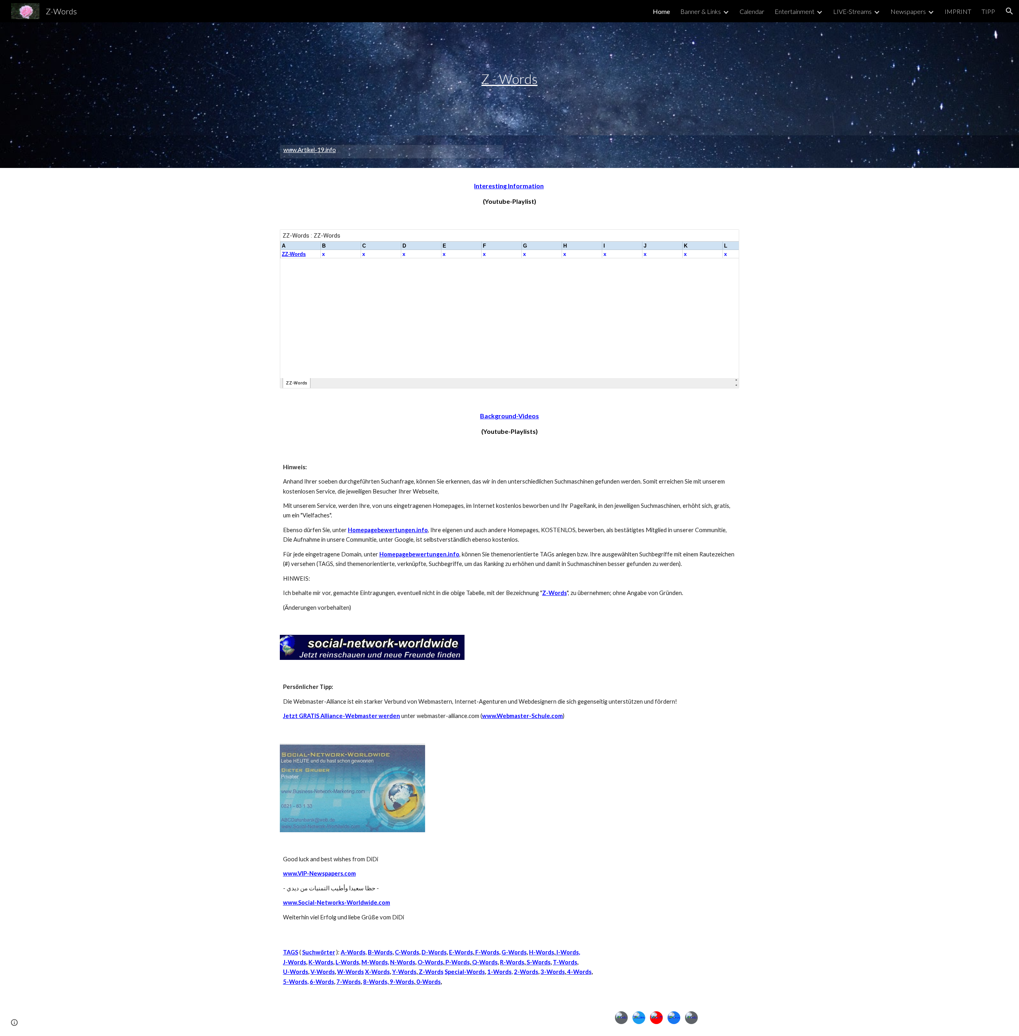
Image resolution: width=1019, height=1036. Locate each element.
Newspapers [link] (908, 11)
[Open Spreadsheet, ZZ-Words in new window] (724, 239)
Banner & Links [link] (700, 11)
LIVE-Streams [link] (852, 11)
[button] (1009, 11)
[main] (509, 79)
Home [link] (661, 11)
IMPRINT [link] (958, 11)
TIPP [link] (988, 11)
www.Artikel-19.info (309, 149)
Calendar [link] (752, 11)
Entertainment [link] (794, 11)
